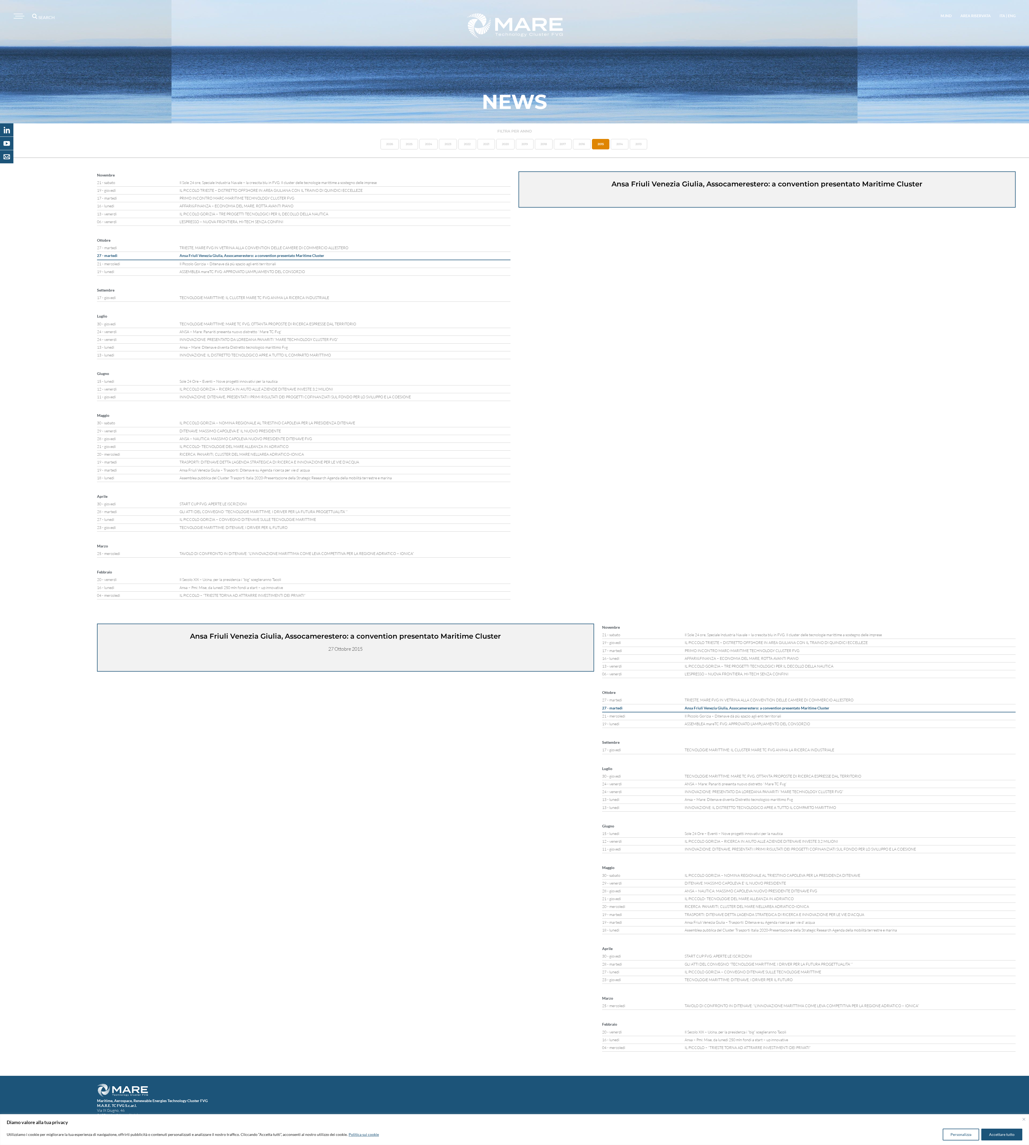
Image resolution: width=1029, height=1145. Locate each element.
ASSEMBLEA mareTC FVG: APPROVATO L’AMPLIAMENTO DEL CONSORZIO (242, 271)
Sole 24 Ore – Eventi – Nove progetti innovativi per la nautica (229, 381)
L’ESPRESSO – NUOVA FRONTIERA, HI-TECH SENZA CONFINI (231, 221)
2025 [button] (409, 144)
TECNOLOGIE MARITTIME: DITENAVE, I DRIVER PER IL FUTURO (234, 527)
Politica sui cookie (364, 1134)
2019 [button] (524, 144)
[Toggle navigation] (18, 16)
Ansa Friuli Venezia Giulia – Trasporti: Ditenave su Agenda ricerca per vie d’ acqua (245, 470)
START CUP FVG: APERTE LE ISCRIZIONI (213, 504)
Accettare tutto (1002, 1134)
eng (1012, 15)
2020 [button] (505, 144)
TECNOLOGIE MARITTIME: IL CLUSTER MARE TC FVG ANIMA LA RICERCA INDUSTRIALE (254, 297)
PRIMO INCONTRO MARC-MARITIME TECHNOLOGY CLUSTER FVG (237, 198)
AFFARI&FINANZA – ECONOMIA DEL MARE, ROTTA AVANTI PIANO (236, 206)
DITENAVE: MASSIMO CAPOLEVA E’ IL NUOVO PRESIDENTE (230, 431)
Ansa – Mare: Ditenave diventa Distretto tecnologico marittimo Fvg (234, 347)
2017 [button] (563, 144)
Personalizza (960, 1134)
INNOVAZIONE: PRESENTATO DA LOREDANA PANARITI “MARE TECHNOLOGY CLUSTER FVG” (259, 339)
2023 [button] (448, 144)
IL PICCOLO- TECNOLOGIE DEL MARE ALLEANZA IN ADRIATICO (234, 446)
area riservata (975, 15)
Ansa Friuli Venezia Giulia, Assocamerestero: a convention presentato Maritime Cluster (252, 255)
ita (1002, 15)
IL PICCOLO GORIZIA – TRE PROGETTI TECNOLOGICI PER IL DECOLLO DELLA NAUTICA (254, 214)
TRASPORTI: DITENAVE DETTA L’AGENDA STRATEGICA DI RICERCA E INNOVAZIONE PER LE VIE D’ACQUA (269, 462)
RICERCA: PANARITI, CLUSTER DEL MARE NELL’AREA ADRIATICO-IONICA (242, 454)
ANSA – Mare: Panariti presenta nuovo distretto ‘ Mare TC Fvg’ (230, 331)
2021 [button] (486, 144)
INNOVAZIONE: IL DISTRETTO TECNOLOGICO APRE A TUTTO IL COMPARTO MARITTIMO (255, 355)
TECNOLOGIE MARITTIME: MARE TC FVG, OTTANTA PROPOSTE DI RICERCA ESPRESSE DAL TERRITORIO (268, 324)
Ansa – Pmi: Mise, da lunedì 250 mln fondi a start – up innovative (231, 587)
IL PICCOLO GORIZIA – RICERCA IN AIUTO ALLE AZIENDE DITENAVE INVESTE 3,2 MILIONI (256, 389)
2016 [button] (582, 144)
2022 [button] (467, 144)
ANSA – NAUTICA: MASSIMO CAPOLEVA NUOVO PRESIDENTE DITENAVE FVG (246, 438)
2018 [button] (543, 144)
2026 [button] (389, 144)
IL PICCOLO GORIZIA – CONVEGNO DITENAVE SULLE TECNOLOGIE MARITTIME (248, 519)
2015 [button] (601, 144)
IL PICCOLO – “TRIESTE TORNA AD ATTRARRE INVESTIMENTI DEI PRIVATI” (242, 595)
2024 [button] (428, 144)
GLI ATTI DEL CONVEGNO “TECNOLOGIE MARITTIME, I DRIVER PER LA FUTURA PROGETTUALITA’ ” (264, 511)
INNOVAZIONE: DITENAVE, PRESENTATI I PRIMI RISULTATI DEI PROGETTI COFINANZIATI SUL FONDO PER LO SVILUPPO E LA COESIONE (295, 397)
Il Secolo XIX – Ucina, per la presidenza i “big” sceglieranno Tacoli (230, 579)
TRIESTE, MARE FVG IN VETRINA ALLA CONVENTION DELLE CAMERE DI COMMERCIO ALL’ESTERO (264, 247)
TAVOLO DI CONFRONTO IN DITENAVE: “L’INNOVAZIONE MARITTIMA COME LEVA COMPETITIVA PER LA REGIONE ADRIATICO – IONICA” (297, 553)
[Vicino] (1024, 1119)
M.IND (946, 15)
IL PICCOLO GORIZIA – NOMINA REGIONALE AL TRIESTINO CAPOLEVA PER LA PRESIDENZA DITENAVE (267, 423)
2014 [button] (619, 144)
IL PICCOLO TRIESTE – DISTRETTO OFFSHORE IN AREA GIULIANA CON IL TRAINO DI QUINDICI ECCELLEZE (271, 190)
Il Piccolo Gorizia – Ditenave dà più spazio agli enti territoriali (228, 264)
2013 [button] (638, 144)
